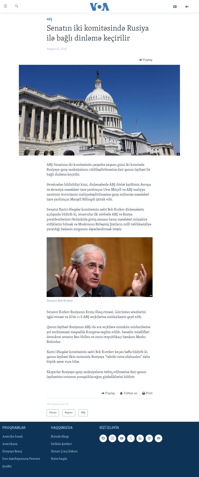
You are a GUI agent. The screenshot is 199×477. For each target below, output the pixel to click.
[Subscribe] (158, 438)
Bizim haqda (59, 458)
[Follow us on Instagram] (112, 438)
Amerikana (9, 444)
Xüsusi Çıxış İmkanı (64, 451)
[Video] (187, 7)
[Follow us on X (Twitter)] (130, 438)
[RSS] (140, 438)
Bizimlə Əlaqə (60, 436)
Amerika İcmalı (12, 436)
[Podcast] (149, 438)
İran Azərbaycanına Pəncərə (21, 458)
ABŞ (49, 19)
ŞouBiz (6, 466)
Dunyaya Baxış (12, 451)
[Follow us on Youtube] (121, 438)
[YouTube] (175, 7)
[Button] (146, 59)
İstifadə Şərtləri (61, 444)
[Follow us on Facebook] (103, 438)
